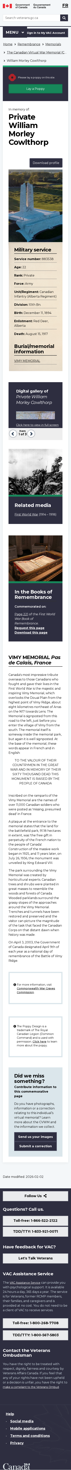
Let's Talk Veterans (36, 1258)
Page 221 (21, 614)
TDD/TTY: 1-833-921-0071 (35, 1231)
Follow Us (41, 1197)
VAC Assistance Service (25, 1282)
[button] (13, 433)
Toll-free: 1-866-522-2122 (35, 1221)
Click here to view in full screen (37, 425)
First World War (26, 514)
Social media (22, 1421)
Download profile (46, 163)
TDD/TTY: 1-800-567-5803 (35, 1335)
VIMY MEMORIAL (27, 361)
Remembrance (29, 44)
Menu (13, 32)
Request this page (29, 628)
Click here (39, 1041)
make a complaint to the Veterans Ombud (31, 1387)
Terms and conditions (30, 1436)
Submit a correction (35, 1146)
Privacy (17, 1443)
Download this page (31, 632)
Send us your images (35, 1137)
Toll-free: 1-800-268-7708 (35, 1323)
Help (10, 1414)
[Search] (64, 17)
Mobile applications (27, 1428)
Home (7, 44)
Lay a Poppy (35, 89)
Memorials (53, 44)
